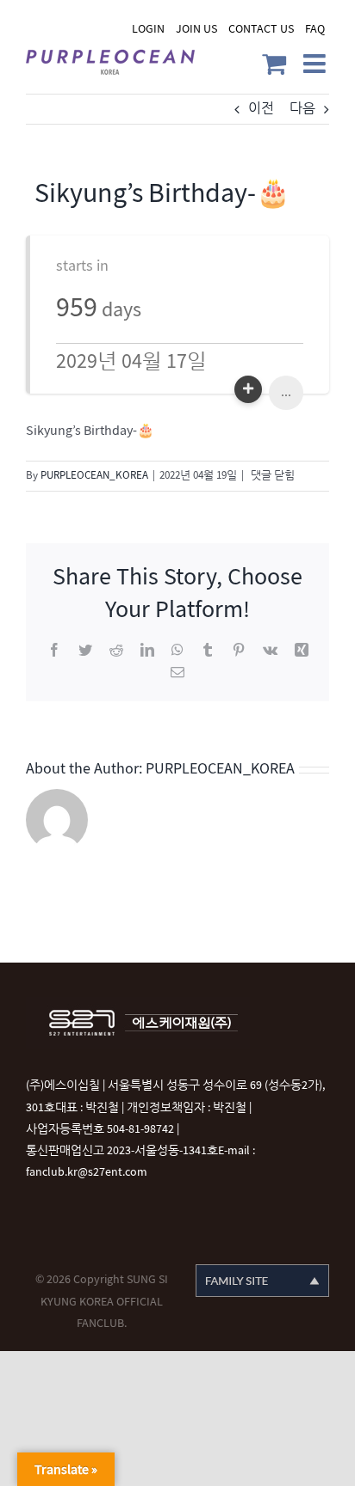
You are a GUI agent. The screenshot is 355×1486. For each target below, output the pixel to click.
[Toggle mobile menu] (316, 63)
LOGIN (148, 28)
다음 (302, 109)
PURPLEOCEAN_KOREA (94, 475)
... (286, 392)
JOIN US (196, 28)
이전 (261, 109)
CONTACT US (261, 28)
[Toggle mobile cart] (274, 63)
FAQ (315, 28)
